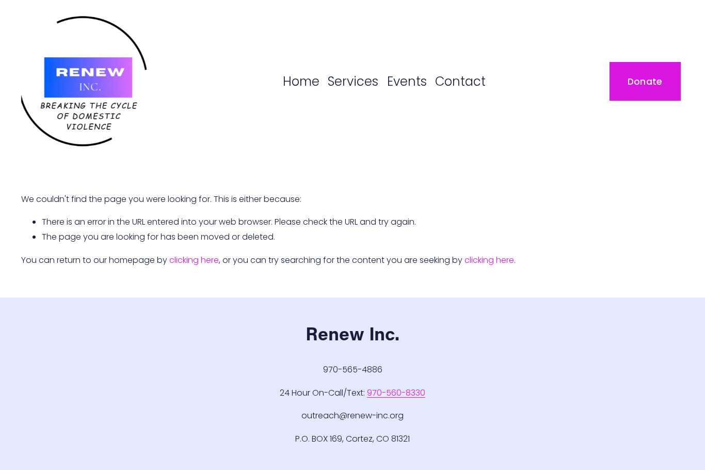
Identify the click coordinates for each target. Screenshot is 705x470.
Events (407, 81)
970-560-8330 (396, 393)
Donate (645, 81)
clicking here (194, 260)
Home (301, 81)
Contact (460, 81)
